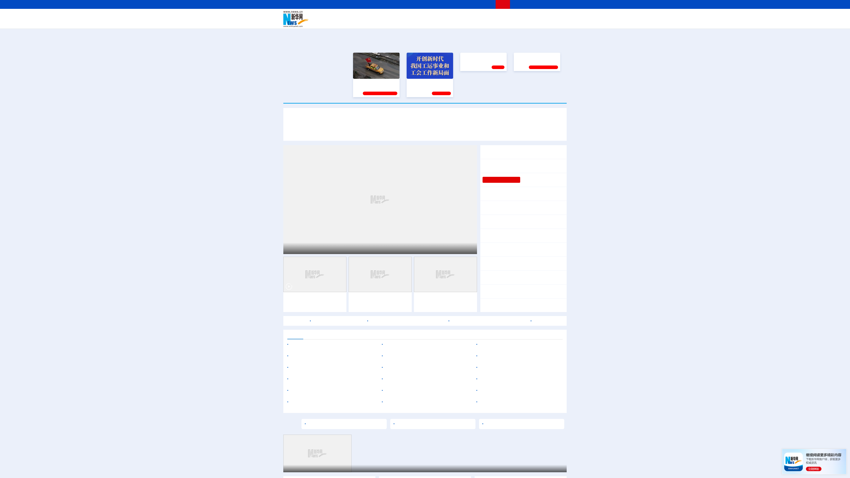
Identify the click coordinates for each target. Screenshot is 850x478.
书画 (494, 15)
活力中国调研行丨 (431, 299)
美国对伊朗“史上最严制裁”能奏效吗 (521, 288)
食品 (360, 22)
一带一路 (520, 22)
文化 (487, 15)
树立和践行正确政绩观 (501, 180)
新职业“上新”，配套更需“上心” (509, 424)
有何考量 (554, 235)
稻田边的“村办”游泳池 (538, 180)
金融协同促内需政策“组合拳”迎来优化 (516, 210)
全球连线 (439, 15)
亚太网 (532, 22)
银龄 (432, 22)
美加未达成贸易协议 (498, 277)
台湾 (414, 15)
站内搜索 (540, 4)
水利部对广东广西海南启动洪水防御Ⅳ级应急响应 (521, 252)
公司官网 (317, 19)
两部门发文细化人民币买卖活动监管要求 (514, 235)
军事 (509, 15)
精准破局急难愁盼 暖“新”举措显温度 (319, 390)
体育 (479, 15)
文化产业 (557, 22)
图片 (532, 15)
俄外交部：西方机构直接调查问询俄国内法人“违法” (520, 367)
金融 (346, 22)
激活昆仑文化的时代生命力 (418, 424)
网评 (399, 15)
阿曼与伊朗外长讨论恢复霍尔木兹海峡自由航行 (408, 321)
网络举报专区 (559, 4)
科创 (464, 15)
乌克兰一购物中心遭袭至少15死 (505, 379)
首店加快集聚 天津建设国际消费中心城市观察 (421, 344)
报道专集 (550, 44)
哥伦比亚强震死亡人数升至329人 (506, 402)
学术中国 (408, 22)
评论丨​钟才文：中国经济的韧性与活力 (513, 166)
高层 (362, 15)
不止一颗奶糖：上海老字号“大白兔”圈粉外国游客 (423, 379)
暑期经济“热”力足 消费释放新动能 (509, 222)
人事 (377, 15)
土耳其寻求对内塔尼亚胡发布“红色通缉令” (513, 390)
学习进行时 (350, 15)
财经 (392, 15)
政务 (539, 15)
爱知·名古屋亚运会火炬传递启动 (338, 321)
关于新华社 (384, 4)
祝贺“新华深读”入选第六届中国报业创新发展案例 (329, 402)
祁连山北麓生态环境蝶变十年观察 (335, 247)
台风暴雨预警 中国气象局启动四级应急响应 (527, 247)
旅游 (459, 22)
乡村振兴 (421, 22)
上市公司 (544, 22)
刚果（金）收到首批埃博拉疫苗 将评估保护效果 (520, 305)
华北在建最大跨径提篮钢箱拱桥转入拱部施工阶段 (424, 390)
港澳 (407, 15)
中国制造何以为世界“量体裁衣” (332, 424)
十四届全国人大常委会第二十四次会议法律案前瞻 (521, 194)
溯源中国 (442, 22)
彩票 (481, 22)
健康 (502, 15)
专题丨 (488, 205)
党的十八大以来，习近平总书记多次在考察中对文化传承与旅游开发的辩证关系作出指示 (359, 132)
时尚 (496, 22)
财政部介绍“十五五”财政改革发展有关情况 (526, 205)
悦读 (503, 22)
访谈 (517, 15)
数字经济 (394, 22)
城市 (452, 22)
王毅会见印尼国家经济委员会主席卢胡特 (323, 344)
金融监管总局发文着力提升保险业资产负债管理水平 (331, 379)
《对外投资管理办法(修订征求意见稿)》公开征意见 (331, 367)
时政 (370, 15)
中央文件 (557, 15)
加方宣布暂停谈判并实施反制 (538, 277)
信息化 (382, 22)
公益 (510, 22)
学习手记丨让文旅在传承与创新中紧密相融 (425, 119)
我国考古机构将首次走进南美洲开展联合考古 (515, 344)
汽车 (353, 22)
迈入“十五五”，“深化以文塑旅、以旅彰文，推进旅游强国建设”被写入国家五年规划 (496, 132)
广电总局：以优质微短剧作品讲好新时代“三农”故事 (331, 356)
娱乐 (488, 22)
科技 (457, 15)
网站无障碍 (484, 4)
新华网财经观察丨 (497, 260)
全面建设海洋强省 (528, 81)
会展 (474, 22)
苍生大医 (468, 81)
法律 (547, 15)
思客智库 (425, 15)
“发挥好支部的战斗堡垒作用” (375, 81)
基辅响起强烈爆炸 (545, 379)
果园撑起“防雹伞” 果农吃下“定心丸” (313, 468)
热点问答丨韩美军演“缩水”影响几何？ (509, 356)
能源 (467, 22)
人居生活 (371, 22)
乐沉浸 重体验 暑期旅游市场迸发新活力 (416, 356)
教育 (449, 15)
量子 (472, 15)
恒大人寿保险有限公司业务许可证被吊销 (417, 402)
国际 (384, 15)
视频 (525, 15)
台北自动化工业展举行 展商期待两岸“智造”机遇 (422, 367)
